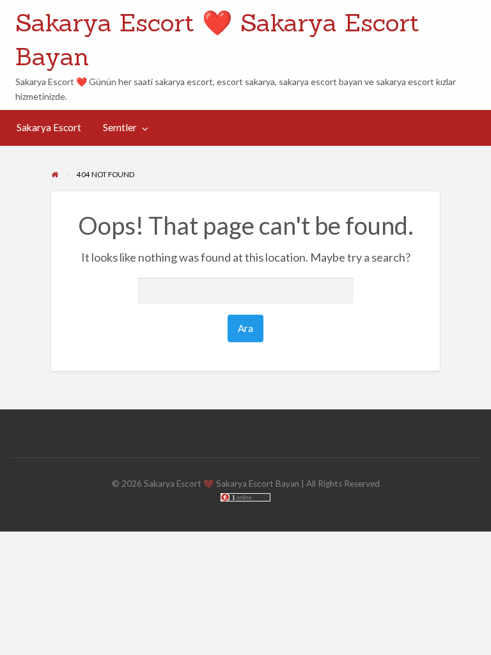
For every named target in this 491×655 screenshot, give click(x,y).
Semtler (120, 127)
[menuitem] (49, 127)
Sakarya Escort (49, 127)
